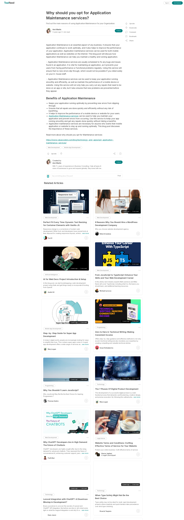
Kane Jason (52, 515)
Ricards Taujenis (105, 511)
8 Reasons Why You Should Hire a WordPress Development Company (116, 223)
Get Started (177, 3)
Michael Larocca (105, 291)
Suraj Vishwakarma (106, 348)
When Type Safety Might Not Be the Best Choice (112, 496)
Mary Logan (104, 402)
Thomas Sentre (53, 401)
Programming (101, 327)
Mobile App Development (72, 147)
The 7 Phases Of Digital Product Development (116, 389)
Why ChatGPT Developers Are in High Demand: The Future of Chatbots (65, 443)
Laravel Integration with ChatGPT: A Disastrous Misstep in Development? (65, 500)
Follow (119, 30)
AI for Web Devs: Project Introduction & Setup (64, 279)
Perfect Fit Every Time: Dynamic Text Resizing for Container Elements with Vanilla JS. (65, 223)
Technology (100, 384)
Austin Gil (51, 292)
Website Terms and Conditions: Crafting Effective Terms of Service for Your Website (116, 444)
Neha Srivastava (105, 234)
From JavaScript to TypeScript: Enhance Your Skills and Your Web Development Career (116, 276)
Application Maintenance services (63, 116)
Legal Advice (101, 438)
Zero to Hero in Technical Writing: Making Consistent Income (114, 333)
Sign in (167, 3)
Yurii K (50, 238)
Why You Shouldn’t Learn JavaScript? (61, 390)
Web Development (54, 147)
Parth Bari (51, 458)
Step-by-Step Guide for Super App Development (59, 334)
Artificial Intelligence (51, 274)
